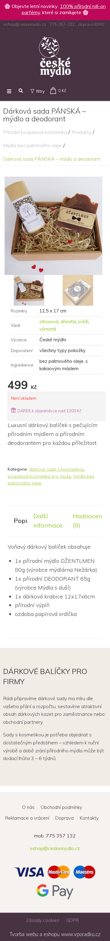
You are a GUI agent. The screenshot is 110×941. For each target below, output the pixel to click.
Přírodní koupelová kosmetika (35, 132)
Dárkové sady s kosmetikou (56, 469)
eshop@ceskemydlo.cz (55, 848)
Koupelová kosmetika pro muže (39, 476)
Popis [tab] (22, 520)
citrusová (48, 321)
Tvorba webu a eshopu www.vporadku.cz (55, 934)
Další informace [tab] (47, 520)
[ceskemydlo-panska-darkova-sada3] (53, 226)
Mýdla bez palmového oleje (32, 145)
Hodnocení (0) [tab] (88, 520)
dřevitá (68, 321)
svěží (83, 321)
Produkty (81, 132)
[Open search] (20, 91)
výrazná (47, 329)
